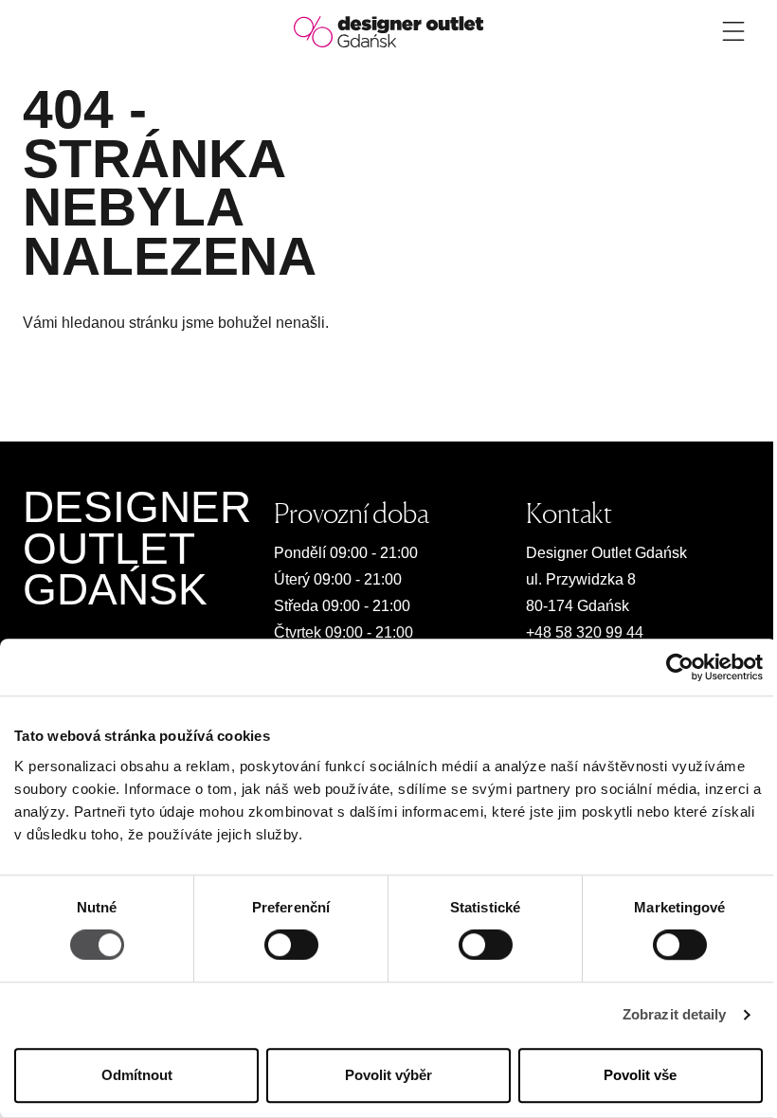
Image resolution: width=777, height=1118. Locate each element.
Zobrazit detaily (675, 1015)
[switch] (291, 945)
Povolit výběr (388, 1075)
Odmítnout (136, 1075)
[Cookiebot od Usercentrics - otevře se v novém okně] (680, 667)
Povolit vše (640, 1075)
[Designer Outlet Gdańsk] (388, 31)
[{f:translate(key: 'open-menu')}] (733, 31)
